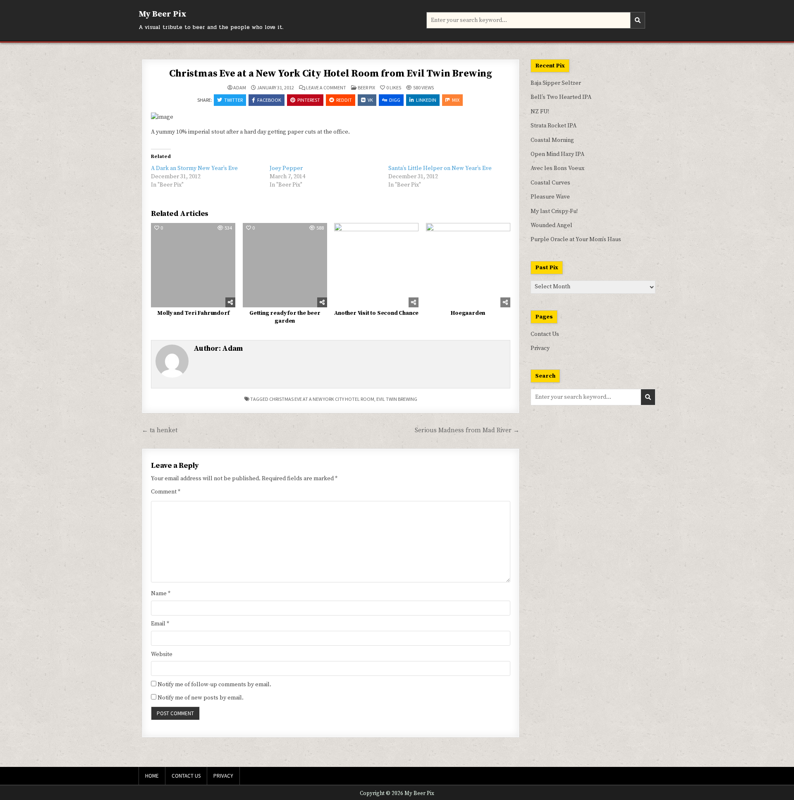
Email (160, 624)
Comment (165, 492)
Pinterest (308, 100)
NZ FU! (540, 111)
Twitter (233, 100)
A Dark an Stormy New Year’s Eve (194, 168)
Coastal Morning (552, 140)
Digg (394, 100)
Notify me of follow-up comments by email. (214, 684)
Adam (239, 87)
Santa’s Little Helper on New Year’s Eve (440, 168)
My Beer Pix (163, 14)
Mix (455, 100)
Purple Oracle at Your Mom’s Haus (576, 239)
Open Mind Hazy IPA (557, 154)
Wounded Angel (551, 225)
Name (160, 593)
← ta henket (159, 430)
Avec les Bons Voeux (557, 168)
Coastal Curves (550, 183)
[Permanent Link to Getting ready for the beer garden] (285, 265)
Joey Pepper (286, 168)
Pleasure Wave (550, 197)
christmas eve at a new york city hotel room (321, 399)
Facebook (269, 100)
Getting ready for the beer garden (284, 317)
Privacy (540, 348)
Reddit (344, 100)
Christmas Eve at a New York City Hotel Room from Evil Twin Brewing (330, 73)
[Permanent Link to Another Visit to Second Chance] (376, 265)
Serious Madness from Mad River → (467, 430)
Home (152, 775)
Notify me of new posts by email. (201, 698)
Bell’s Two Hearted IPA (561, 97)
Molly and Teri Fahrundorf (193, 313)
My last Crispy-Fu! (554, 211)
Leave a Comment (326, 87)
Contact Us (545, 334)
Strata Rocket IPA (553, 125)
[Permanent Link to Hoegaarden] (468, 265)
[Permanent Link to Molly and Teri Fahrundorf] (193, 265)
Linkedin (426, 100)
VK (370, 100)
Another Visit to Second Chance (376, 313)
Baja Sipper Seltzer (556, 83)
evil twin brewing (396, 399)
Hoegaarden (468, 313)
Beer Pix (366, 87)
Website (161, 654)
